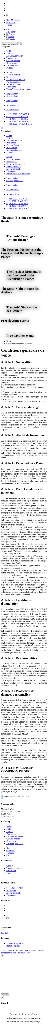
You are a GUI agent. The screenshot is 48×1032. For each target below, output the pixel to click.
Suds (8, 829)
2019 (21, 888)
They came (11, 87)
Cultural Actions (13, 60)
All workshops (12, 105)
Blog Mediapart (13, 20)
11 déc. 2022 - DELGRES (17, 114)
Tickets (9, 25)
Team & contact (13, 75)
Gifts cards (10, 22)
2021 (8, 888)
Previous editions (13, 82)
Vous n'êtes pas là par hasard (18, 89)
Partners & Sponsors (15, 943)
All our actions (12, 110)
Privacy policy (23, 953)
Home (9, 341)
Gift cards (10, 850)
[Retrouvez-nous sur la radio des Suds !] (7, 15)
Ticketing (10, 853)
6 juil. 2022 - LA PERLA (17, 119)
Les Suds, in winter (14, 56)
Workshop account (14, 868)
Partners (9, 68)
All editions (11, 890)
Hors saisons (11, 63)
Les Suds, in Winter (14, 836)
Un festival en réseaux (15, 79)
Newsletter (10, 32)
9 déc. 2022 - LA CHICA (17, 116)
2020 (14, 888)
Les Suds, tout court (14, 65)
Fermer (5, 995)
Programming (12, 94)
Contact (9, 866)
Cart (8, 29)
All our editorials (13, 84)
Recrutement (11, 77)
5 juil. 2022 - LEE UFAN (17, 121)
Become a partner (13, 946)
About (9, 72)
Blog (8, 848)
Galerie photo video (14, 96)
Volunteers (10, 873)
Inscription (5, 933)
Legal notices (29, 950)
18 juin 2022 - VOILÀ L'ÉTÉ (19, 124)
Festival (9, 53)
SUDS (9, 51)
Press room (11, 870)
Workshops (11, 58)
